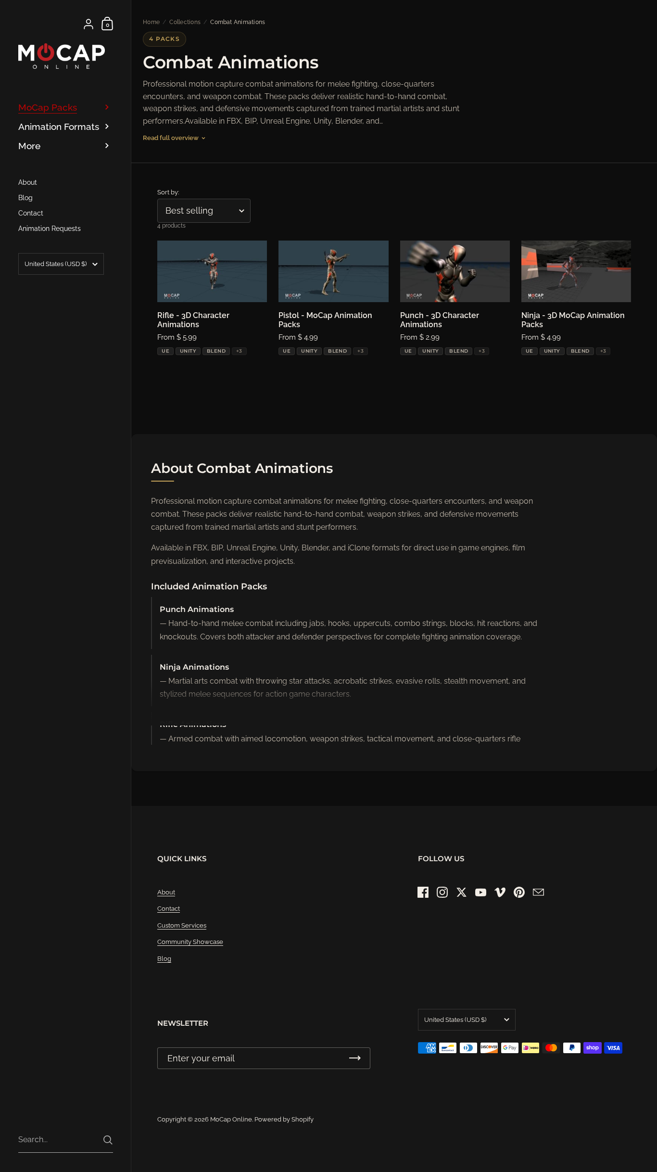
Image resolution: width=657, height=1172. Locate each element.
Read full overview (171, 137)
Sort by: (168, 192)
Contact (168, 908)
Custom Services (181, 925)
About (166, 892)
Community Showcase (190, 941)
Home (151, 22)
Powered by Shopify (284, 1119)
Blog (164, 958)
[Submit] (108, 1140)
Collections (185, 22)
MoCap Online (231, 1119)
